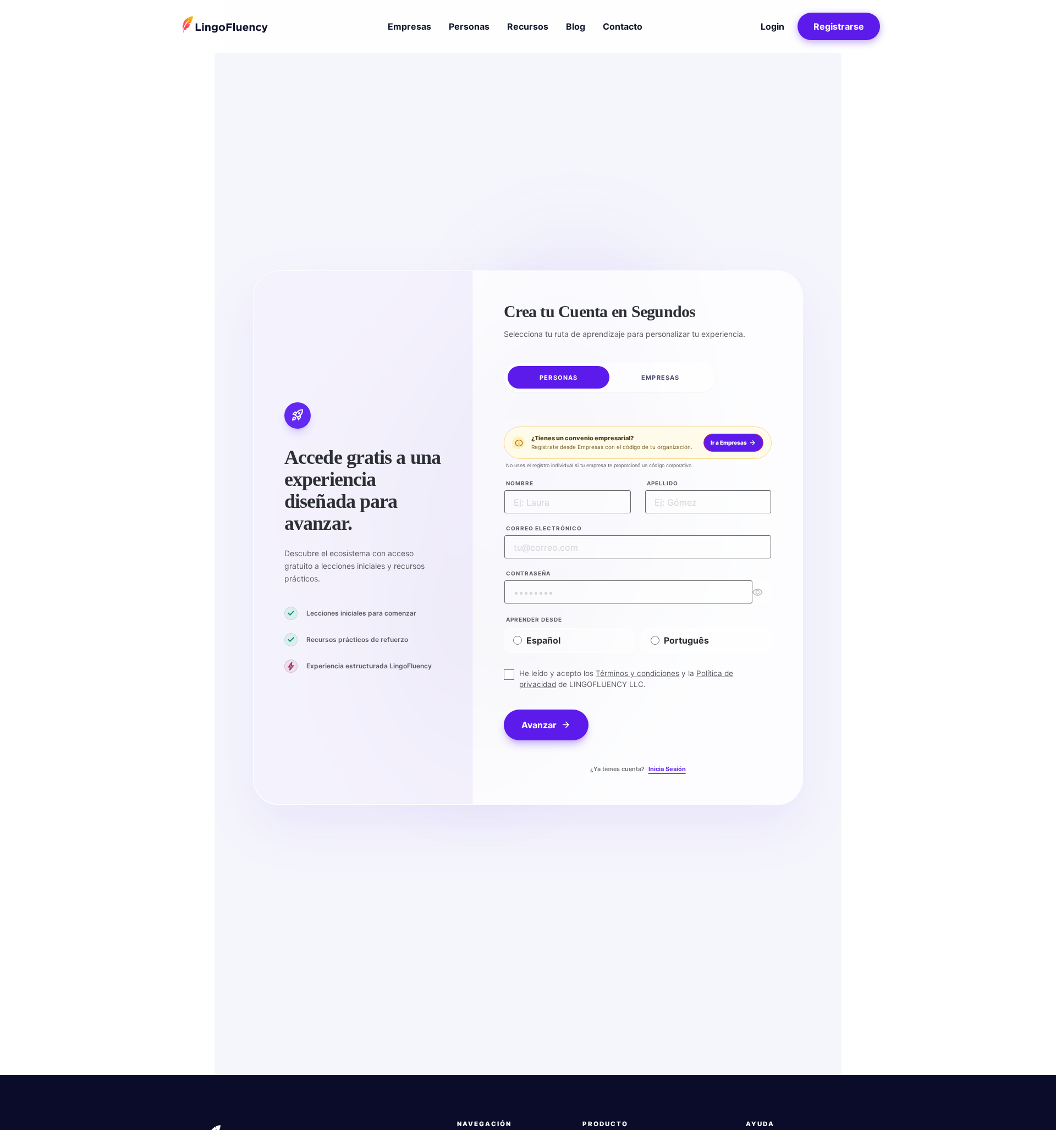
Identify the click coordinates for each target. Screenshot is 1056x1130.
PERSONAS (559, 377)
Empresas (409, 26)
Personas (469, 26)
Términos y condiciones (637, 672)
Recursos (527, 26)
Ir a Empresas (733, 443)
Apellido (662, 482)
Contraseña (528, 572)
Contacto (622, 26)
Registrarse (838, 26)
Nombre (520, 482)
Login (772, 26)
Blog (575, 26)
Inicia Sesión (667, 769)
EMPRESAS (660, 377)
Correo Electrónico (544, 527)
